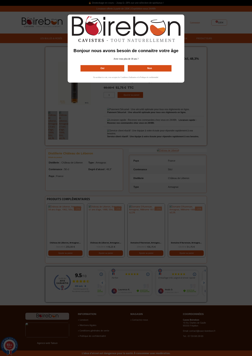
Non (149, 68)
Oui (102, 68)
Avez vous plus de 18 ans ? (126, 59)
